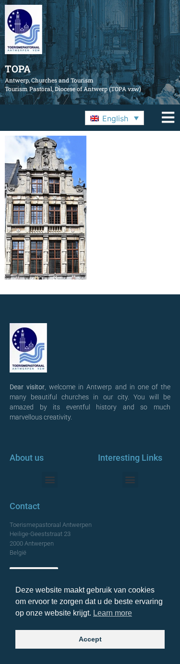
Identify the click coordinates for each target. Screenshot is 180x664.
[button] (114, 118)
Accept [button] (90, 639)
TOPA (18, 68)
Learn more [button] (112, 613)
